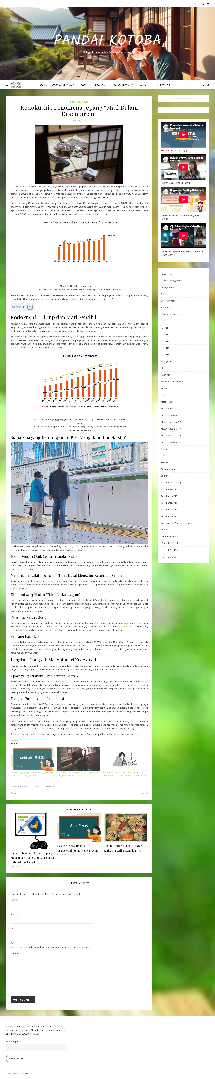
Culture (100, 85)
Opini (163, 455)
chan (16, 793)
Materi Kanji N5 (168, 408)
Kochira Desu (126, 626)
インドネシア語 (163, 85)
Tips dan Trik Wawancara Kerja (176, 522)
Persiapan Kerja (169, 469)
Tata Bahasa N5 (169, 516)
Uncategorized (168, 536)
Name (14, 899)
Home (43, 85)
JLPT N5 (165, 354)
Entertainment (168, 300)
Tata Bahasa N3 (169, 502)
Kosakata (165, 374)
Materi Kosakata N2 (171, 421)
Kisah (163, 368)
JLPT (83, 85)
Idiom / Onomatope (171, 314)
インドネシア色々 (169, 549)
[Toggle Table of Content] (28, 307)
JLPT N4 (165, 347)
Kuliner (164, 388)
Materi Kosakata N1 (171, 415)
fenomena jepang (20, 786)
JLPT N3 (165, 341)
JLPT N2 (165, 334)
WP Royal (24, 1073)
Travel (164, 529)
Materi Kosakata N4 (171, 435)
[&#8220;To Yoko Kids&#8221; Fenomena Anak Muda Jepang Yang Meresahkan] (78, 759)
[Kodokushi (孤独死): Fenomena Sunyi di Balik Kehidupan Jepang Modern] (32, 759)
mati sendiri (50, 786)
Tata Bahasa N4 (169, 509)
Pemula (164, 462)
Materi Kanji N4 (168, 401)
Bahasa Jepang (62, 85)
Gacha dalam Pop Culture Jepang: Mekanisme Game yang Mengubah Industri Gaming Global (32, 857)
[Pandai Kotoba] (15, 84)
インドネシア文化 (169, 543)
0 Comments (142, 793)
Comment (15, 952)
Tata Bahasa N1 (169, 489)
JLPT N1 (165, 327)
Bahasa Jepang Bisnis (171, 280)
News (143, 85)
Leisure (164, 395)
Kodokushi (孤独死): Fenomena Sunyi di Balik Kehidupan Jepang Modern (32, 774)
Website (15, 929)
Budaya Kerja (167, 287)
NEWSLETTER (16, 1058)
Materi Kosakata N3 (171, 428)
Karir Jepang (122, 85)
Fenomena (166, 307)
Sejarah (164, 475)
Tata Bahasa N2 (169, 495)
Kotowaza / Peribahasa (172, 381)
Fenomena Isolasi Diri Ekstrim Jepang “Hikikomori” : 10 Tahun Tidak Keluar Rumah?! (124, 774)
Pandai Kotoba (107, 41)
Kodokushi (36, 786)
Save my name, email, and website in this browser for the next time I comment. (51, 947)
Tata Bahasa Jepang (171, 482)
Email (14, 914)
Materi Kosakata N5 (171, 442)
